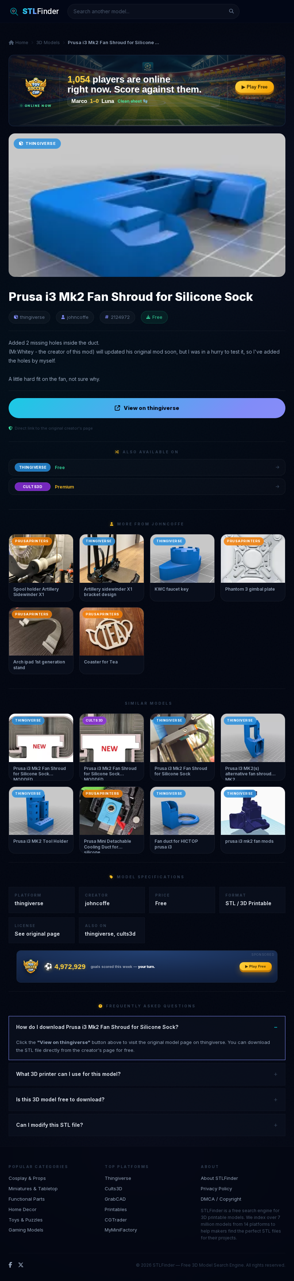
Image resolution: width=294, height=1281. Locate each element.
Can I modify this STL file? (49, 1125)
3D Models (48, 42)
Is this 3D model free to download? (60, 1099)
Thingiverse (118, 1178)
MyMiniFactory (121, 1230)
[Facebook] (10, 1265)
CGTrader (116, 1220)
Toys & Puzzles (26, 1220)
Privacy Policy (216, 1188)
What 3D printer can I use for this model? (68, 1074)
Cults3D (113, 1188)
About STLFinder (219, 1178)
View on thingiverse (151, 408)
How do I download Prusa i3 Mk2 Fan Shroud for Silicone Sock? (97, 1027)
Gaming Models (26, 1230)
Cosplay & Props (27, 1178)
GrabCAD (115, 1199)
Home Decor (23, 1209)
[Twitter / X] (21, 1265)
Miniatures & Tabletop (33, 1188)
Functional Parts (27, 1199)
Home (21, 42)
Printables (116, 1209)
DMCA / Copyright (221, 1199)
